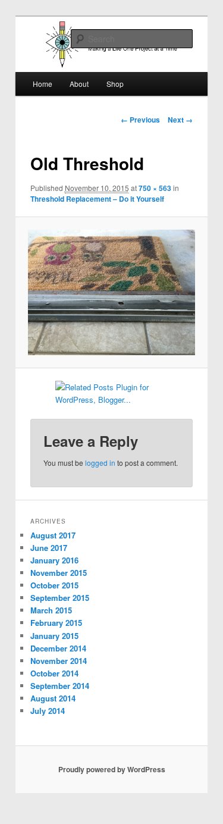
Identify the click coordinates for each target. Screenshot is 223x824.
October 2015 (54, 585)
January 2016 (54, 560)
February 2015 (56, 622)
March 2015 (51, 610)
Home (42, 84)
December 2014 (58, 648)
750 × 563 (155, 188)
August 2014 (53, 698)
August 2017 (53, 535)
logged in (100, 463)
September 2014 (59, 685)
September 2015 (59, 597)
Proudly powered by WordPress (111, 769)
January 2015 (54, 635)
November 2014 (58, 660)
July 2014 (47, 710)
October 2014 (54, 673)
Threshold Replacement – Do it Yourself (97, 198)
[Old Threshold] (111, 292)
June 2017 (48, 547)
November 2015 (58, 572)
